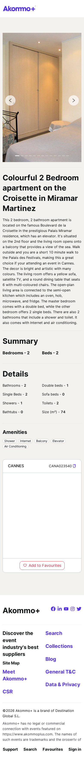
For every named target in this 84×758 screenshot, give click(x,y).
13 (67, 155)
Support (10, 749)
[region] (42, 515)
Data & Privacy (62, 684)
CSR (8, 692)
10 (55, 155)
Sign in (74, 749)
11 (59, 155)
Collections (59, 646)
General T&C (60, 672)
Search (30, 749)
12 (63, 155)
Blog (50, 659)
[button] (74, 466)
